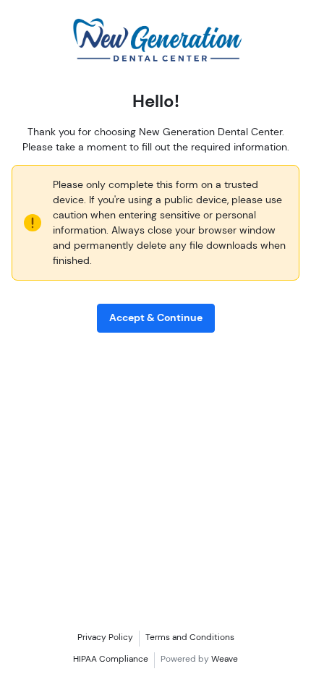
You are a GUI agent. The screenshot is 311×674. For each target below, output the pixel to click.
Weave (224, 659)
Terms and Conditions (189, 637)
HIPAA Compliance (110, 659)
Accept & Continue (156, 317)
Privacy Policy (105, 637)
